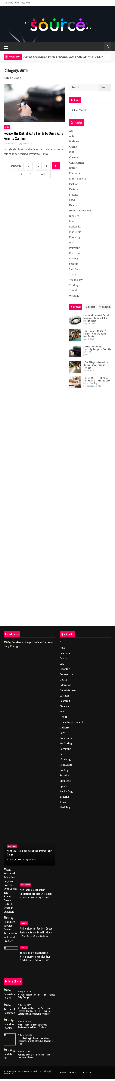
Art (71, 130)
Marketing (75, 231)
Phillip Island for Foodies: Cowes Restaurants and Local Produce (36, 930)
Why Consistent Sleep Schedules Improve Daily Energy (36, 996)
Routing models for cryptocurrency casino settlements (34, 1056)
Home (7, 77)
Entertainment (77, 178)
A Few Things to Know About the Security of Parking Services (96, 364)
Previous (16, 165)
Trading (73, 285)
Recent (91, 307)
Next (43, 174)
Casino (73, 146)
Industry (74, 216)
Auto (7, 127)
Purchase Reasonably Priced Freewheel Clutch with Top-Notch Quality (63, 56)
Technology (76, 279)
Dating (73, 168)
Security (73, 263)
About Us (73, 1072)
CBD (71, 152)
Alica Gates (11, 144)
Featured (74, 189)
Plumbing (74, 248)
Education (75, 173)
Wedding (74, 295)
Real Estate (75, 253)
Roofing (73, 258)
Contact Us (86, 1072)
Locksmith (75, 226)
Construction (76, 162)
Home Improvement (80, 210)
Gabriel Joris (27, 960)
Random (106, 307)
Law (71, 221)
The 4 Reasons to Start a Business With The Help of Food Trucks (95, 333)
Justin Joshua (15, 859)
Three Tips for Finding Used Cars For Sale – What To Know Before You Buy (96, 380)
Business (74, 141)
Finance (73, 194)
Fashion (73, 184)
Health (73, 205)
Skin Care (74, 269)
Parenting (75, 237)
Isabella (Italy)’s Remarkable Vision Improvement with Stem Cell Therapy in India (35, 956)
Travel (73, 290)
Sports (73, 274)
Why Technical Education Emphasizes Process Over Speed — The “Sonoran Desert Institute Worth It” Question (35, 1010)
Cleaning (74, 157)
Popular (77, 307)
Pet (71, 242)
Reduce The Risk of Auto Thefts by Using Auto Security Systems (97, 349)
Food (72, 200)
